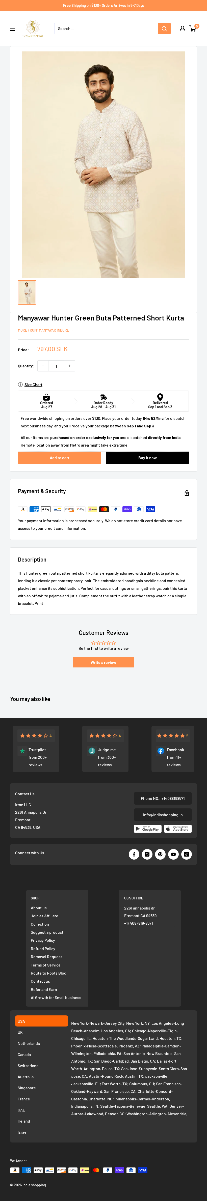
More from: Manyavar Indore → (45, 330)
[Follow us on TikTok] (186, 854)
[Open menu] (12, 29)
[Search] (164, 28)
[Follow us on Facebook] (134, 854)
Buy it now (147, 457)
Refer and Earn (44, 989)
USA (21, 1021)
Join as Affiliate (44, 915)
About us (39, 907)
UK (20, 1032)
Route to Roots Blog (48, 973)
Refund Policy (43, 948)
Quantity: (26, 365)
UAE (21, 1109)
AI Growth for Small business (56, 997)
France (24, 1098)
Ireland (24, 1121)
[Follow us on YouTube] (173, 854)
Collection (40, 924)
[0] (193, 28)
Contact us (40, 981)
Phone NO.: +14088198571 (163, 798)
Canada (24, 1054)
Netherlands (29, 1043)
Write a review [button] (103, 662)
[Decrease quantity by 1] (43, 366)
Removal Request (46, 956)
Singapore (27, 1087)
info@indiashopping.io (163, 814)
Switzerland (28, 1065)
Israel (23, 1132)
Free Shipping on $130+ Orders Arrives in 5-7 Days (103, 5)
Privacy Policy (43, 940)
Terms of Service (46, 964)
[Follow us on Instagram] (147, 854)
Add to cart (59, 457)
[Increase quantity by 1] (69, 366)
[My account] (182, 28)
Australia (26, 1076)
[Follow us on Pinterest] (160, 854)
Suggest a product (47, 932)
